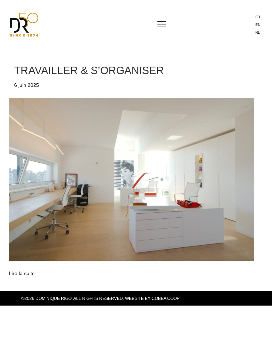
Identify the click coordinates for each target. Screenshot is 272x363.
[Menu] (161, 24)
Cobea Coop (166, 298)
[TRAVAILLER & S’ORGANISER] (131, 179)
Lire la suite (22, 273)
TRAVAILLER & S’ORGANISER (89, 70)
